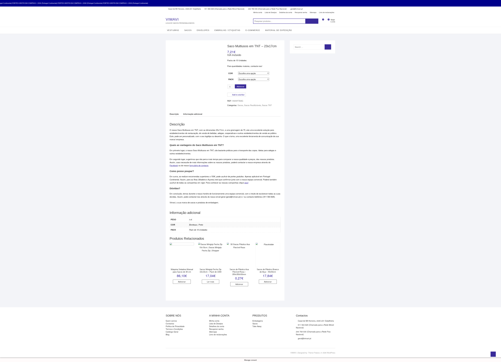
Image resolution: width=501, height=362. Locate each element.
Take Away (256, 326)
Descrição (174, 114)
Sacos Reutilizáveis (252, 105)
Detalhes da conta (285, 12)
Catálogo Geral (172, 331)
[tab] (174, 113)
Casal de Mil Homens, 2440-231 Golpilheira (184, 9)
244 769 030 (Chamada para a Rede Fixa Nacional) (267, 9)
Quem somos (171, 320)
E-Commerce (253, 30)
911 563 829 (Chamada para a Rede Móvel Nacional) (224, 9)
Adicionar (240, 86)
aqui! (246, 182)
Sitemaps (313, 12)
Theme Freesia (314, 352)
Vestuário (173, 30)
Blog (167, 334)
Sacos (188, 30)
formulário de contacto (198, 165)
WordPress (331, 352)
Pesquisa (311, 21)
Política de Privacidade (175, 326)
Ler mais (210, 281)
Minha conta (257, 12)
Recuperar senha (301, 12)
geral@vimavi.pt (296, 9)
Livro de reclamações (326, 12)
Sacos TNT (267, 105)
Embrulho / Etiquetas (227, 30)
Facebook (174, 165)
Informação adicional (192, 114)
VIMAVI (172, 19)
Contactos (170, 323)
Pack (231, 79)
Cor (230, 73)
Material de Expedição (278, 30)
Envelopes (203, 30)
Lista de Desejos (271, 12)
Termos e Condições (174, 329)
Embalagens (257, 320)
